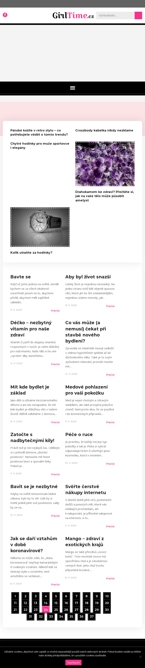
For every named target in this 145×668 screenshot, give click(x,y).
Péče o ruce (79, 434)
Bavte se (20, 276)
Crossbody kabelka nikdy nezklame (104, 130)
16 (66, 602)
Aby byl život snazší (88, 276)
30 (107, 609)
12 (25, 602)
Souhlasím (73, 662)
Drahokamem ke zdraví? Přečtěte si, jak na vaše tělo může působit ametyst (104, 196)
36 (81, 615)
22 (25, 609)
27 (76, 609)
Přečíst (55, 310)
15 (56, 602)
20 (107, 602)
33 (51, 615)
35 (71, 615)
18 (86, 602)
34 (61, 615)
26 (66, 609)
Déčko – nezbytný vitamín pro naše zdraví (31, 328)
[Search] (138, 15)
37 (92, 615)
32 (41, 615)
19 (97, 602)
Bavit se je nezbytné (34, 486)
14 (46, 602)
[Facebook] (5, 15)
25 (56, 609)
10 (107, 595)
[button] (72, 88)
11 (15, 602)
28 (86, 609)
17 (76, 602)
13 (35, 602)
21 (15, 609)
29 (97, 609)
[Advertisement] (72, 53)
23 (36, 609)
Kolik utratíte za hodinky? (31, 252)
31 (30, 615)
